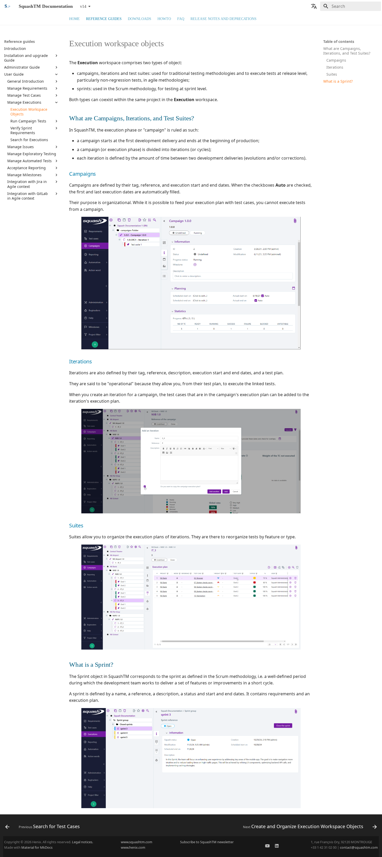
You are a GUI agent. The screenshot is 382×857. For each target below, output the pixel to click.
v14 (83, 6)
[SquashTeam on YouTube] (267, 846)
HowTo (164, 19)
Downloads (139, 19)
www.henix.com (133, 847)
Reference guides (104, 19)
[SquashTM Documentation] (7, 6)
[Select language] (314, 6)
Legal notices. (82, 842)
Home (74, 19)
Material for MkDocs (36, 847)
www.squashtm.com (136, 842)
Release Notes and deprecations (223, 19)
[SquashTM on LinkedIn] (277, 846)
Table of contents (338, 41)
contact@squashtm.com (359, 847)
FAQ (180, 19)
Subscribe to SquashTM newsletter (207, 842)
